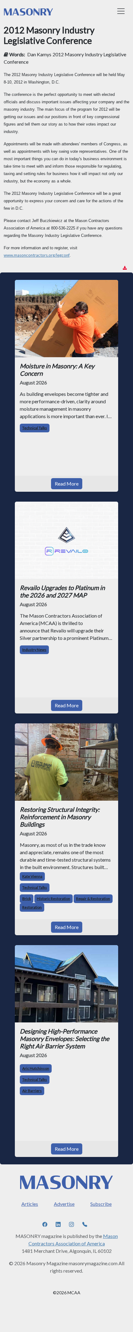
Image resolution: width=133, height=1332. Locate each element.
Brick (26, 898)
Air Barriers (32, 1090)
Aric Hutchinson (35, 1068)
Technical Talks (34, 428)
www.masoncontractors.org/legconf (37, 255)
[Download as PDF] (124, 267)
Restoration (32, 907)
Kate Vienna (32, 876)
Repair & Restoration (93, 898)
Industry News (34, 649)
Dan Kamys (39, 54)
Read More (67, 483)
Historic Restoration (53, 898)
